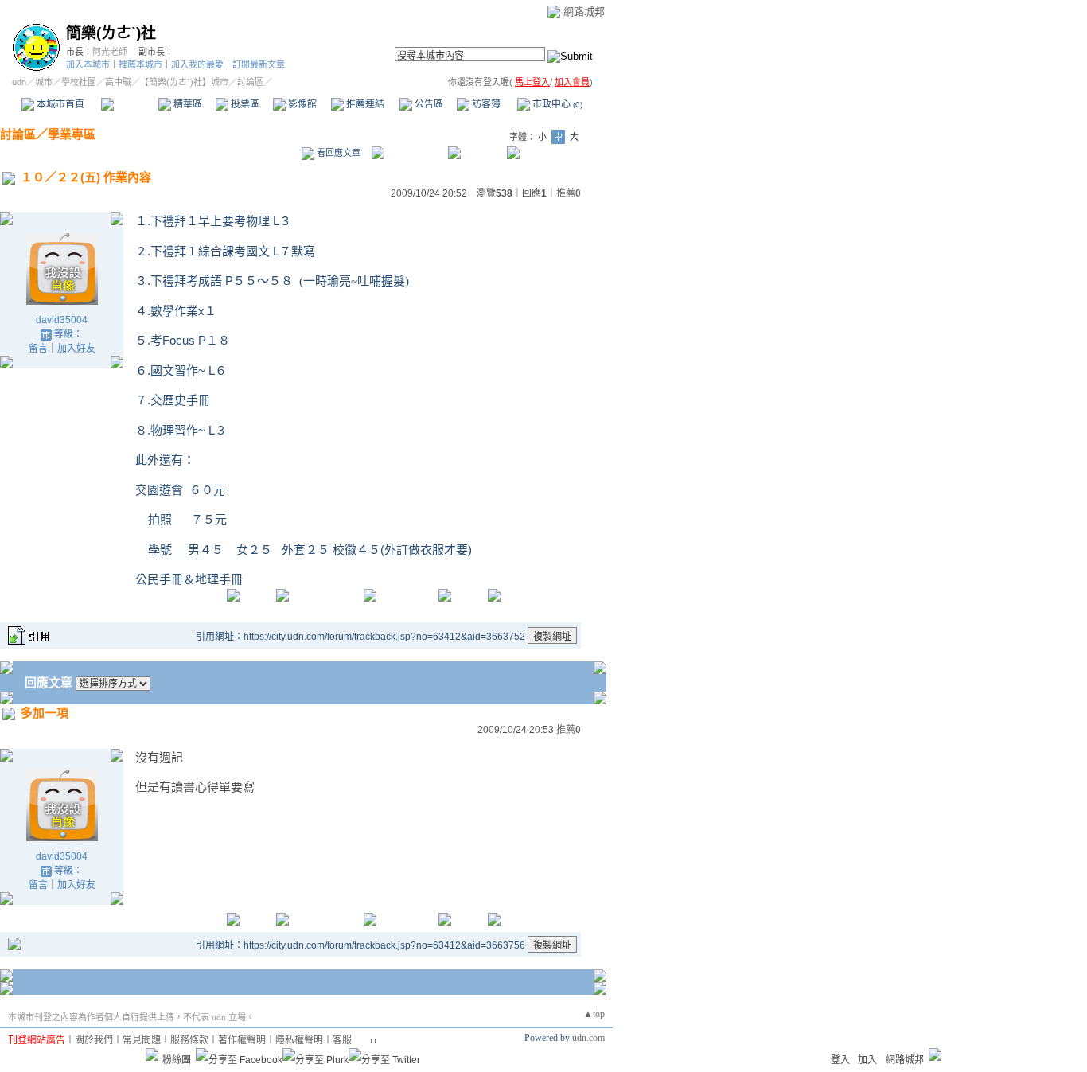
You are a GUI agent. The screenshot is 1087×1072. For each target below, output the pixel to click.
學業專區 (71, 134)
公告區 (427, 104)
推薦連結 (364, 104)
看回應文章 (337, 153)
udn (19, 82)
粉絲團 (176, 1060)
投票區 (243, 104)
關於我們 (94, 1040)
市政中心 (556, 104)
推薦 (568, 193)
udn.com (588, 1037)
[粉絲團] (152, 1054)
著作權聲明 (242, 1040)
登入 (840, 1060)
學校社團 (78, 82)
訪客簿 (485, 104)
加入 (867, 1060)
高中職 (118, 82)
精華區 (186, 104)
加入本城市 (88, 64)
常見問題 (142, 1040)
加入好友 (76, 348)
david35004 (62, 319)
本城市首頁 (59, 104)
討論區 (129, 104)
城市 (44, 82)
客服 (342, 1040)
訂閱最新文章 (258, 64)
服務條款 (189, 1040)
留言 (38, 348)
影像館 (301, 104)
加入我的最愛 (197, 64)
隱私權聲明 (299, 1040)
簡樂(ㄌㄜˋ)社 (111, 33)
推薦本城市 (140, 64)
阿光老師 (109, 52)
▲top (594, 1013)
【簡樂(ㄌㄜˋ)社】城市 (184, 82)
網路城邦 (584, 12)
